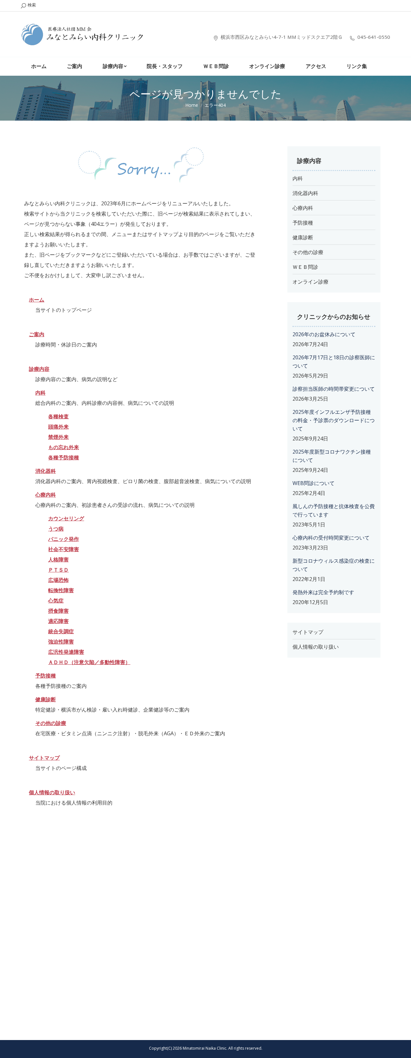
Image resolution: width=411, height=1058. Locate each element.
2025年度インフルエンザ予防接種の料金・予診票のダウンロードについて (334, 420)
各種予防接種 (63, 457)
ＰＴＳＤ (58, 569)
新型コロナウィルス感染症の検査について (334, 565)
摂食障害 (58, 610)
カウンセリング (66, 518)
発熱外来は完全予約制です (323, 592)
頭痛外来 (58, 426)
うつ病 (56, 528)
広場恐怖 (58, 580)
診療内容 (39, 368)
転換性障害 (61, 590)
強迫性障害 (61, 641)
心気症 (56, 600)
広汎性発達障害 (66, 651)
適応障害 (58, 621)
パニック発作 (63, 538)
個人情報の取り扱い (52, 792)
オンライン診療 (310, 281)
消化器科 (45, 470)
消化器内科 (305, 193)
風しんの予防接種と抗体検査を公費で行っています (334, 510)
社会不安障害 (63, 549)
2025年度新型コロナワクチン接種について (332, 456)
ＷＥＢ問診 (305, 266)
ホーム (36, 299)
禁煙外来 (58, 436)
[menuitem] (39, 66)
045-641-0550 (373, 38)
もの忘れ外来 (63, 447)
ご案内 (36, 334)
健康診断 (303, 237)
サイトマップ (44, 757)
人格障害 (58, 559)
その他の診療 (308, 252)
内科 (298, 178)
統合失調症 (61, 631)
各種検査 (58, 416)
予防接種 (303, 222)
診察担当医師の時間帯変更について (334, 388)
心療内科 (45, 494)
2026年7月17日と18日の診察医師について (334, 361)
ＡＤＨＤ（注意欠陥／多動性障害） (89, 662)
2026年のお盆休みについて (324, 334)
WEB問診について (314, 483)
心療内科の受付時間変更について (331, 537)
